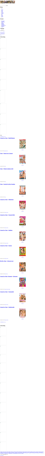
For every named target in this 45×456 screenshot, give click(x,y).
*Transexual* (42, 451)
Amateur (2, 9)
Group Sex (2, 13)
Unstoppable (11, 291)
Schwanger (15, 276)
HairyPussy (2, 23)
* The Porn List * (19, 453)
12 (3, 136)
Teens (6, 138)
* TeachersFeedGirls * (40, 452)
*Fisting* (7, 452)
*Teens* (5, 451)
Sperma (10, 245)
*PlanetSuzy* (1, 451)
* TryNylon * (28, 452)
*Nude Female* (29, 451)
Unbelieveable (11, 307)
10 (0, 32)
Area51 (2, 22)
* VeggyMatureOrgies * (20, 452)
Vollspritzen (10, 199)
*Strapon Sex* (12, 451)
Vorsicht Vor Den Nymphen (9, 184)
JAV (1, 14)
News (2, 8)
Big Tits (1, 261)
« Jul (0, 35)
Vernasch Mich (11, 214)
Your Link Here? (2, 455)
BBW (2, 10)
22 (3, 33)
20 (2, 33)
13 (2, 32)
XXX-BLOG (2, 26)
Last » (5, 136)
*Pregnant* (23, 451)
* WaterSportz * (16, 452)
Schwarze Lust (10, 261)
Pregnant (2, 16)
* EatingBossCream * (6, 453)
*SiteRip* (22, 453)
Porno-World (2, 21)
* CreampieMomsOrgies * (15, 453)
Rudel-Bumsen (11, 138)
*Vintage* (7, 451)
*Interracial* (40, 451)
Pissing (2, 15)
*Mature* (32, 451)
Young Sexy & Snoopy (8, 153)
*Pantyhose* (9, 452)
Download (22, 180)
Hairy (6, 276)
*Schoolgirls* (17, 451)
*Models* (10, 451)
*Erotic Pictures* (4, 452)
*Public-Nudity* (20, 451)
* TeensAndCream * (36, 452)
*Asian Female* (36, 451)
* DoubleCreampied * (10, 453)
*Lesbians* (34, 451)
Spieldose (10, 230)
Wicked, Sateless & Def (8, 168)
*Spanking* (15, 451)
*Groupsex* (1, 452)
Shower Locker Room (3, 25)
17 (0, 33)
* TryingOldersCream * (31, 452)
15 (3, 32)
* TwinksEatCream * (24, 452)
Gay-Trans (2, 12)
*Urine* (4, 451)
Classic (2, 11)
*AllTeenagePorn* (12, 452)
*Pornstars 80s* (26, 451)
